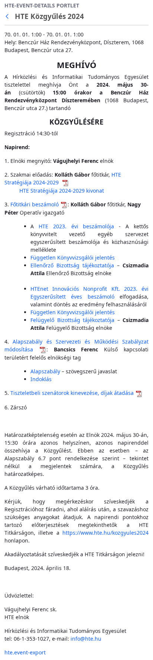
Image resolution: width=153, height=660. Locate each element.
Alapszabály (45, 371)
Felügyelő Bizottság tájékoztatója (72, 319)
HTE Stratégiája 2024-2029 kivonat (61, 190)
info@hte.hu (86, 638)
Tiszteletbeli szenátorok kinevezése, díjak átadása (72, 392)
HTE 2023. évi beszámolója (76, 226)
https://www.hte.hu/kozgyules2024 (105, 532)
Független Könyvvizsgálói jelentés (72, 257)
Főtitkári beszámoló (34, 204)
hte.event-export (25, 652)
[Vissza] (8, 16)
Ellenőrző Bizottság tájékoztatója (72, 265)
